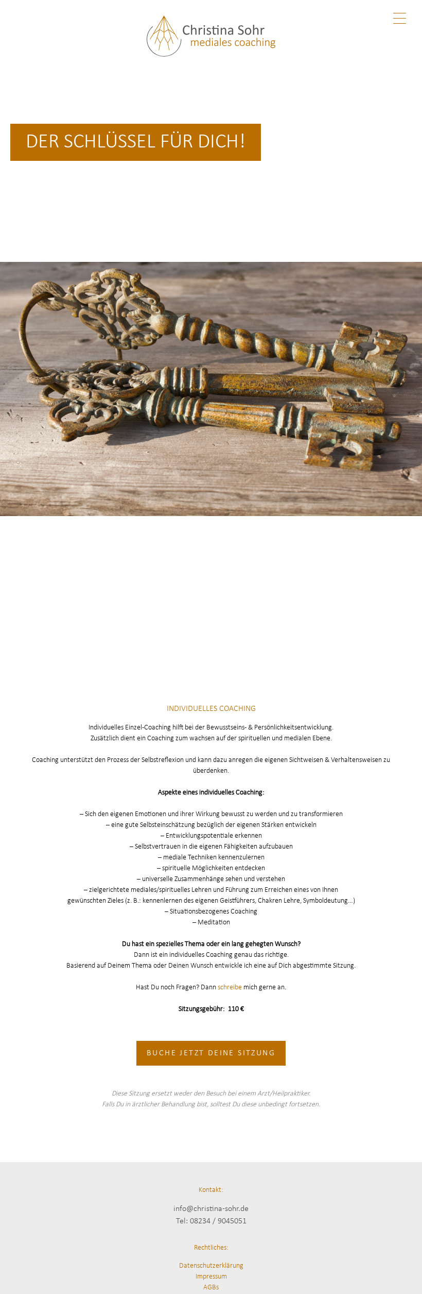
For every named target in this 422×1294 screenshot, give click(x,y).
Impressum (211, 1277)
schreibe (230, 987)
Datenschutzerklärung (211, 1266)
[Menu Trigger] (399, 19)
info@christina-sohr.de (211, 1209)
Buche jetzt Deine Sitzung (211, 1053)
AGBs (211, 1287)
